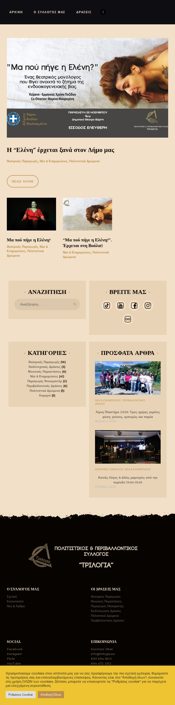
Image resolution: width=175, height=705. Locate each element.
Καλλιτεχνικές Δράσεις (45, 367)
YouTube (14, 663)
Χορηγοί (45, 395)
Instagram (14, 654)
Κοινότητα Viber (102, 649)
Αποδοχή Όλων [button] (51, 694)
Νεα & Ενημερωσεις (138, 469)
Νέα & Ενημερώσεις (54, 161)
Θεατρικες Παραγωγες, (110, 469)
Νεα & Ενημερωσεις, (108, 400)
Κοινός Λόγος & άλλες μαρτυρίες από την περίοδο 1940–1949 (127, 480)
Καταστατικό (15, 601)
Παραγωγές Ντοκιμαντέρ (44, 381)
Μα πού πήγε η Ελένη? (29, 240)
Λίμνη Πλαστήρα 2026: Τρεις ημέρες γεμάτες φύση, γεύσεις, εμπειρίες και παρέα (128, 414)
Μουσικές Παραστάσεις (44, 371)
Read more (23, 181)
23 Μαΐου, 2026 (105, 486)
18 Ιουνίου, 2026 (105, 421)
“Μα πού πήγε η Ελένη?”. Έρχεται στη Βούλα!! (87, 243)
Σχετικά (12, 596)
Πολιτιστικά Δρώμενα (84, 161)
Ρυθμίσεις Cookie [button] (20, 694)
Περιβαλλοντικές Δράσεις (44, 386)
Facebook (15, 649)
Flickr (11, 658)
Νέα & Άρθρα (16, 606)
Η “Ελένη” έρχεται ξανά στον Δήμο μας (60, 150)
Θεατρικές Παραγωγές (22, 161)
